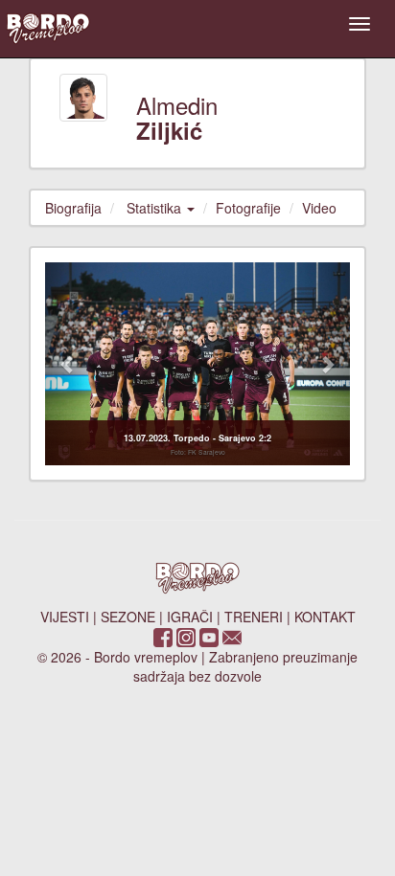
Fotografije (248, 207)
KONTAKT (325, 616)
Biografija (73, 207)
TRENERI (253, 616)
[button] (68, 363)
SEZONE (128, 616)
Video (319, 207)
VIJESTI (64, 616)
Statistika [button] (156, 207)
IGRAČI (190, 616)
